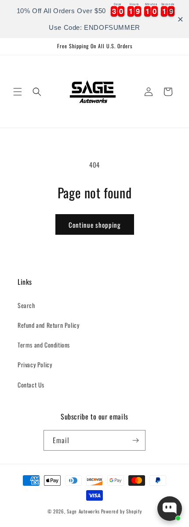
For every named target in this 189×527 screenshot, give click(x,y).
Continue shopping (95, 224)
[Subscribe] (135, 440)
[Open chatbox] (169, 508)
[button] (17, 91)
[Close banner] (180, 19)
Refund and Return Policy (48, 325)
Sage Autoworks (83, 511)
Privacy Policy (35, 364)
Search (26, 305)
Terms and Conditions (44, 344)
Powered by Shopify (121, 511)
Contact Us (31, 384)
